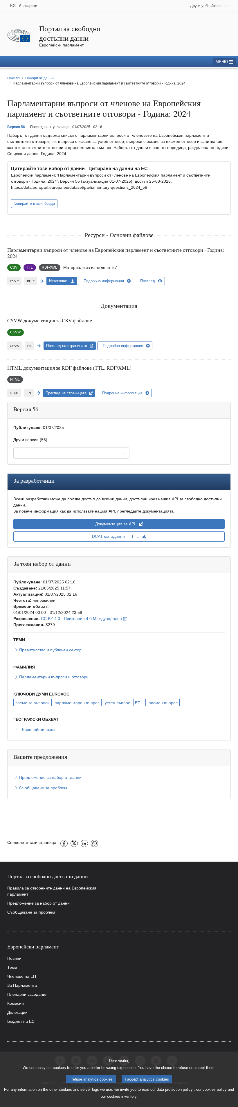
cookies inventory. (122, 1096)
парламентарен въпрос (77, 702)
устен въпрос (117, 702)
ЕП (137, 702)
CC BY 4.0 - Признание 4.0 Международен (84, 618)
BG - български (23, 5)
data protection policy (175, 1089)
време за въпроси (32, 702)
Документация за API (115, 524)
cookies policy (215, 1089)
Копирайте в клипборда (34, 203)
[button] (224, 62)
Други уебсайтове (205, 5)
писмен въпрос (163, 702)
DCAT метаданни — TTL (116, 536)
